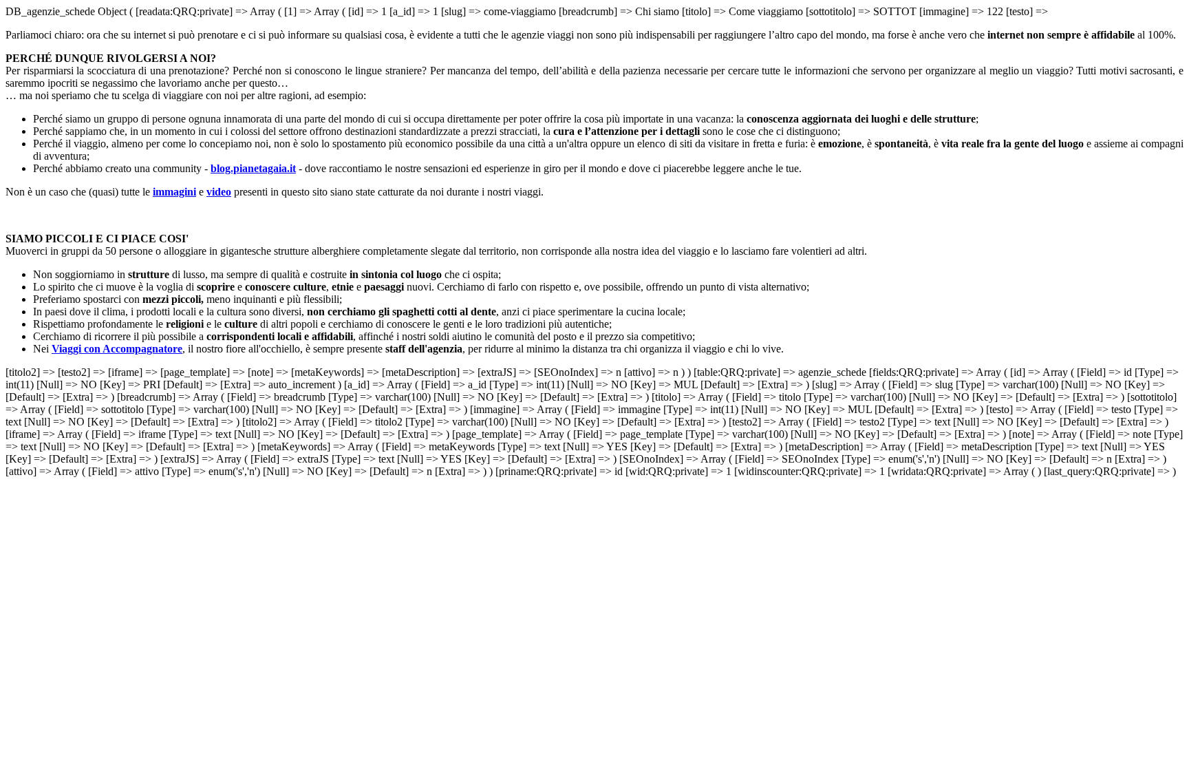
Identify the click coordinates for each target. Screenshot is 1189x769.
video (218, 192)
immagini (174, 192)
